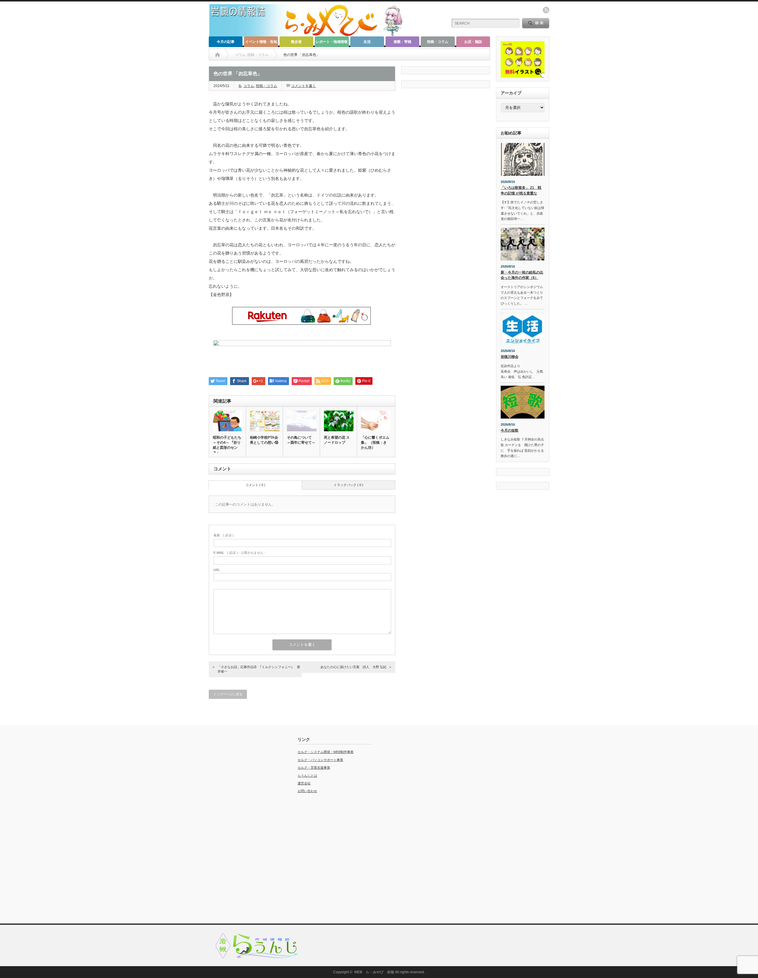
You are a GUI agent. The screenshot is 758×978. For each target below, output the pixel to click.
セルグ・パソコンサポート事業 (320, 760)
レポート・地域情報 (332, 42)
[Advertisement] (246, 826)
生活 (367, 42)
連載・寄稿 (402, 42)
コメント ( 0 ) (255, 485)
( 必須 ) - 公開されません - (239, 552)
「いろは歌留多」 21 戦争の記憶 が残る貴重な (521, 190)
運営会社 (304, 783)
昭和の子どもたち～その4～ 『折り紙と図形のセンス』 (227, 445)
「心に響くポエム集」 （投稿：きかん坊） (375, 442)
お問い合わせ (307, 791)
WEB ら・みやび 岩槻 (374, 972)
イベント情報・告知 (261, 42)
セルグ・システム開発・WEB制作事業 (326, 752)
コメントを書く (303, 86)
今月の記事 (226, 42)
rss (546, 10)
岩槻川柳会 (509, 357)
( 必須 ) (223, 535)
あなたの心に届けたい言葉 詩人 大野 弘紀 (353, 667)
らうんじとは (307, 775)
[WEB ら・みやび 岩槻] (309, 34)
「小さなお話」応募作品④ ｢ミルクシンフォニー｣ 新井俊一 (259, 669)
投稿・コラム (437, 42)
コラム (248, 86)
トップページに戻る (228, 694)
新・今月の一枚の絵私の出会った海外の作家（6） (522, 275)
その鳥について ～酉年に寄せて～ (301, 440)
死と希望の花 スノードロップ (337, 440)
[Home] (217, 55)
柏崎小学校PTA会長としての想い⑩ (264, 440)
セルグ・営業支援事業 (314, 767)
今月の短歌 (509, 430)
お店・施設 (473, 42)
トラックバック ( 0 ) (348, 485)
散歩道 (296, 42)
